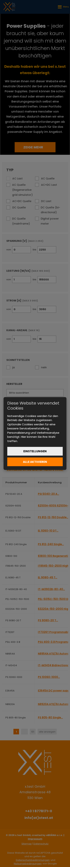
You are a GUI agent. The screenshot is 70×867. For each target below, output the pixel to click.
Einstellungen (35, 451)
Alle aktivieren (35, 462)
